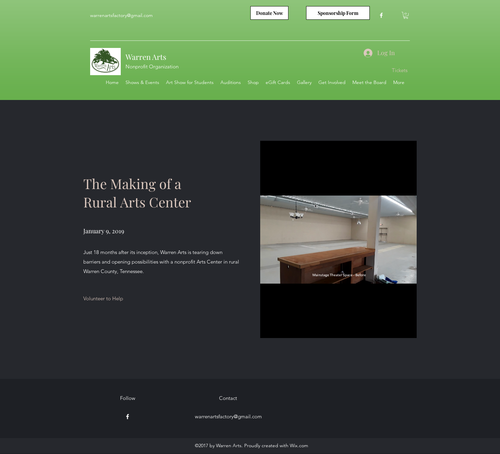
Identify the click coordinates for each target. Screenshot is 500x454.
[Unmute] (280, 328)
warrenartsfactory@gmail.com (121, 15)
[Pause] (269, 328)
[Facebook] (381, 15)
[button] (406, 15)
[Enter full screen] (407, 328)
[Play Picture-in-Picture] (395, 328)
